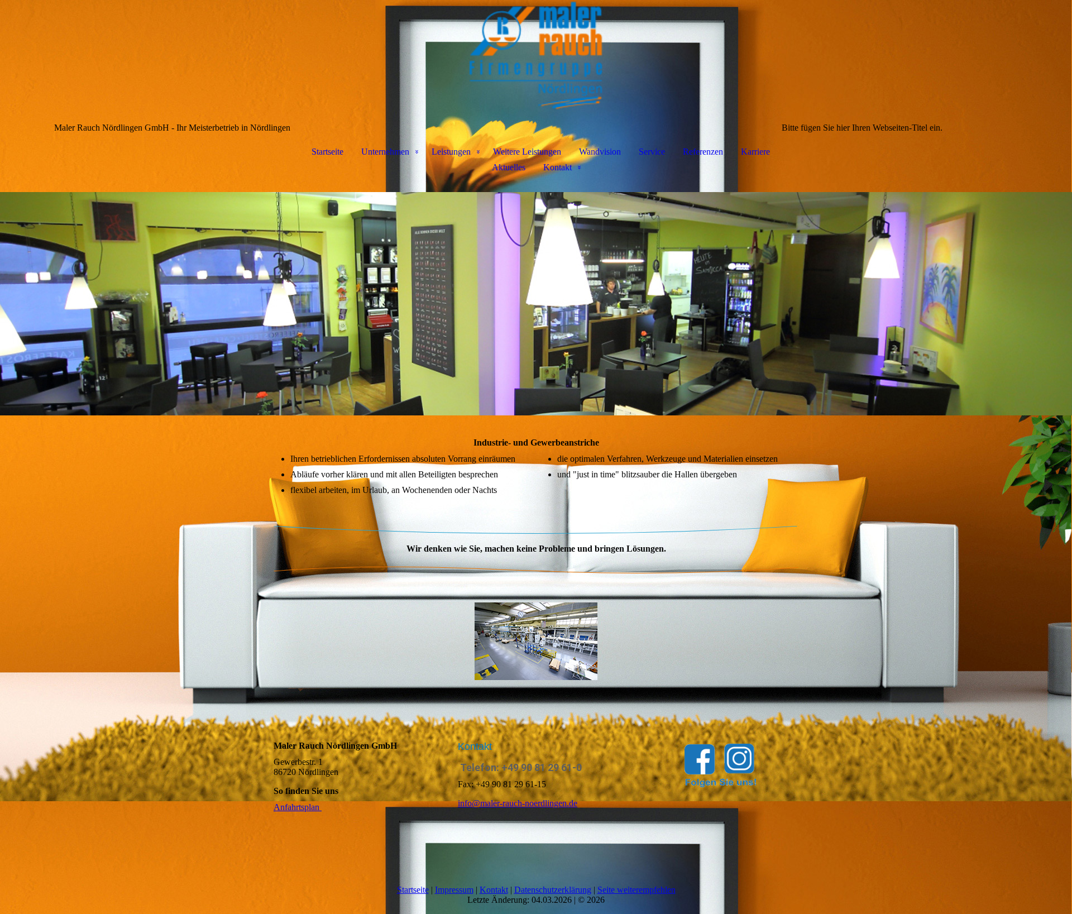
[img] (536, 56)
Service (652, 151)
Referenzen (703, 151)
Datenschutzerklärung (552, 889)
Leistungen (451, 151)
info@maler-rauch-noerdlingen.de (517, 803)
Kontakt (557, 167)
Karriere (755, 151)
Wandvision (600, 151)
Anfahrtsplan (298, 807)
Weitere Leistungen (527, 151)
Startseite (327, 151)
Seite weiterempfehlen (636, 889)
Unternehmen (385, 151)
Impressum (454, 889)
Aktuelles (508, 167)
